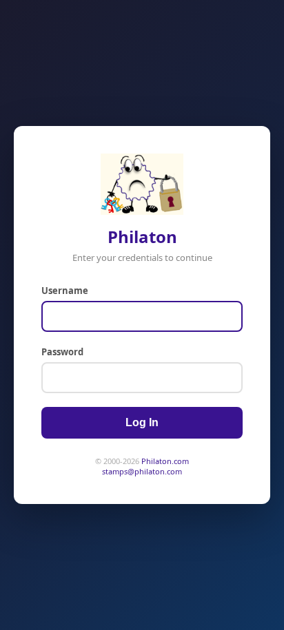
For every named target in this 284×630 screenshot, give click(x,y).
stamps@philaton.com (142, 471)
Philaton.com (165, 461)
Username (64, 290)
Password (62, 352)
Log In (142, 422)
